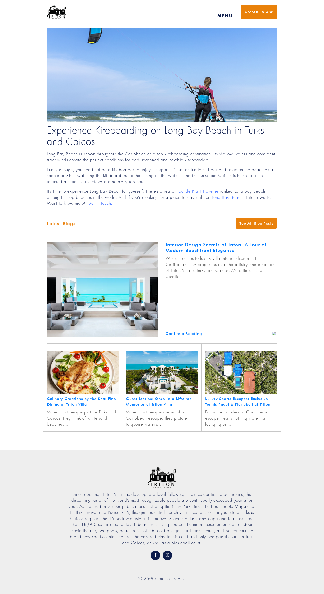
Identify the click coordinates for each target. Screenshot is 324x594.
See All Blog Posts (256, 223)
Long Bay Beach (227, 197)
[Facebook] (155, 555)
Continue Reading (184, 333)
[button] (225, 11)
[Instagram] (167, 555)
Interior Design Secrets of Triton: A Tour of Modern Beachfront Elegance (216, 247)
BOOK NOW (259, 11)
